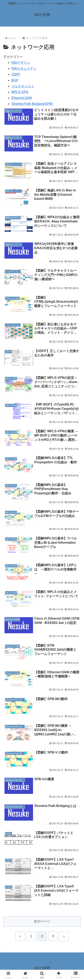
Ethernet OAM (21, 98)
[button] (75, 675)
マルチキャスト (22, 86)
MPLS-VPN (19, 92)
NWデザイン (20, 62)
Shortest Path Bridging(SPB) (32, 104)
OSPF (15, 74)
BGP (14, 80)
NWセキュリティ (23, 68)
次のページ (42, 921)
